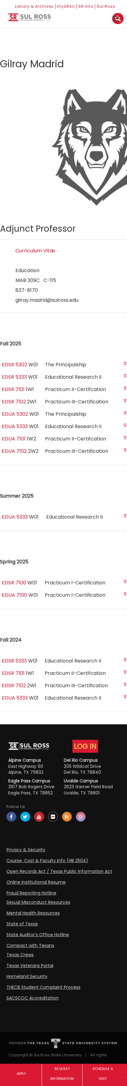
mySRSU (66, 6)
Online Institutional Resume (36, 882)
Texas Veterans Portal (29, 965)
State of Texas (22, 924)
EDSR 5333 (14, 377)
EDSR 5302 (14, 364)
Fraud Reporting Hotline (31, 893)
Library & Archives (34, 6)
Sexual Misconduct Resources (38, 902)
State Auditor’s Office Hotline (37, 935)
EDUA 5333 (15, 426)
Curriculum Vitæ (35, 250)
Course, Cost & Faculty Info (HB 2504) (47, 860)
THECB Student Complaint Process (43, 987)
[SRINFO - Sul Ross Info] (29, 19)
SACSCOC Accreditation (32, 998)
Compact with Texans (30, 945)
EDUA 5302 (15, 414)
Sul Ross (106, 6)
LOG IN (85, 746)
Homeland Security (26, 976)
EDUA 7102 (14, 451)
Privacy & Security (25, 850)
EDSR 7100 (14, 582)
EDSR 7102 (14, 401)
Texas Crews (20, 955)
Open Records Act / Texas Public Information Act (59, 871)
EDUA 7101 (14, 438)
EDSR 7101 (13, 389)
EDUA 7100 (14, 595)
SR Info (85, 6)
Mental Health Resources (33, 913)
